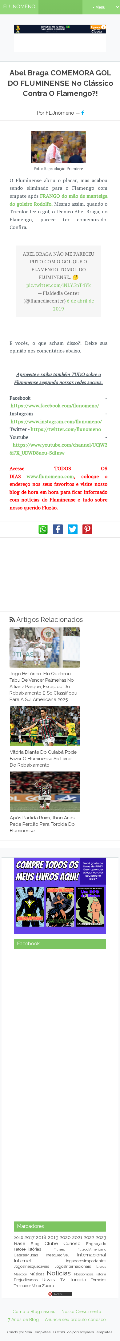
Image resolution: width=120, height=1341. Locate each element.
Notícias (59, 1273)
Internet (22, 1260)
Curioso (72, 1243)
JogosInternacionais (73, 1266)
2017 (29, 1237)
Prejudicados (26, 1280)
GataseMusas (26, 1255)
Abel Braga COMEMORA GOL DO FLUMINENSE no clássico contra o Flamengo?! (60, 83)
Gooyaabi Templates (95, 1332)
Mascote (20, 1274)
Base (19, 1243)
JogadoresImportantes (85, 1261)
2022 (89, 1237)
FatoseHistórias (27, 1249)
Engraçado (96, 1243)
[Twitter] (73, 532)
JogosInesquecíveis (31, 1266)
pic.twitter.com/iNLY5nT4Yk (58, 285)
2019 (53, 1237)
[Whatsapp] (43, 532)
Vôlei (36, 1285)
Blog (35, 1243)
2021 (77, 1237)
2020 (65, 1237)
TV (62, 1280)
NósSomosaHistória (90, 1274)
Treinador (22, 1285)
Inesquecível (57, 1255)
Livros (101, 1266)
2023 (101, 1237)
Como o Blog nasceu (34, 1311)
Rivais (48, 1279)
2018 (41, 1237)
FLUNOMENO (19, 7)
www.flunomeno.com (50, 476)
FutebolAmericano (92, 1249)
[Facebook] (58, 532)
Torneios (98, 1280)
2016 (18, 1237)
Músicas (37, 1274)
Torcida (78, 1279)
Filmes (59, 1249)
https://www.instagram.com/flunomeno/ (56, 421)
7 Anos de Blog (23, 1319)
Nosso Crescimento (81, 1311)
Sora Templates (37, 1332)
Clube (51, 1243)
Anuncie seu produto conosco (75, 1319)
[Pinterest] (87, 532)
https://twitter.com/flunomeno (66, 429)
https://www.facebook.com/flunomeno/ (55, 405)
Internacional (91, 1255)
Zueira (48, 1285)
